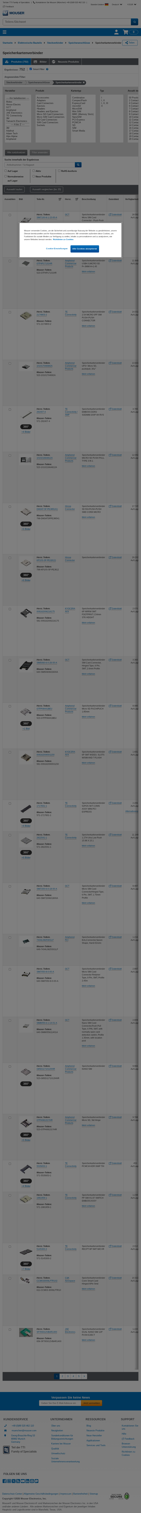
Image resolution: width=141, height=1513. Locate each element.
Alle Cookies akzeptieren (84, 249)
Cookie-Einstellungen (57, 249)
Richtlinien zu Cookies (63, 239)
